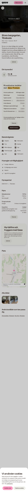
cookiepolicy (9, 483)
